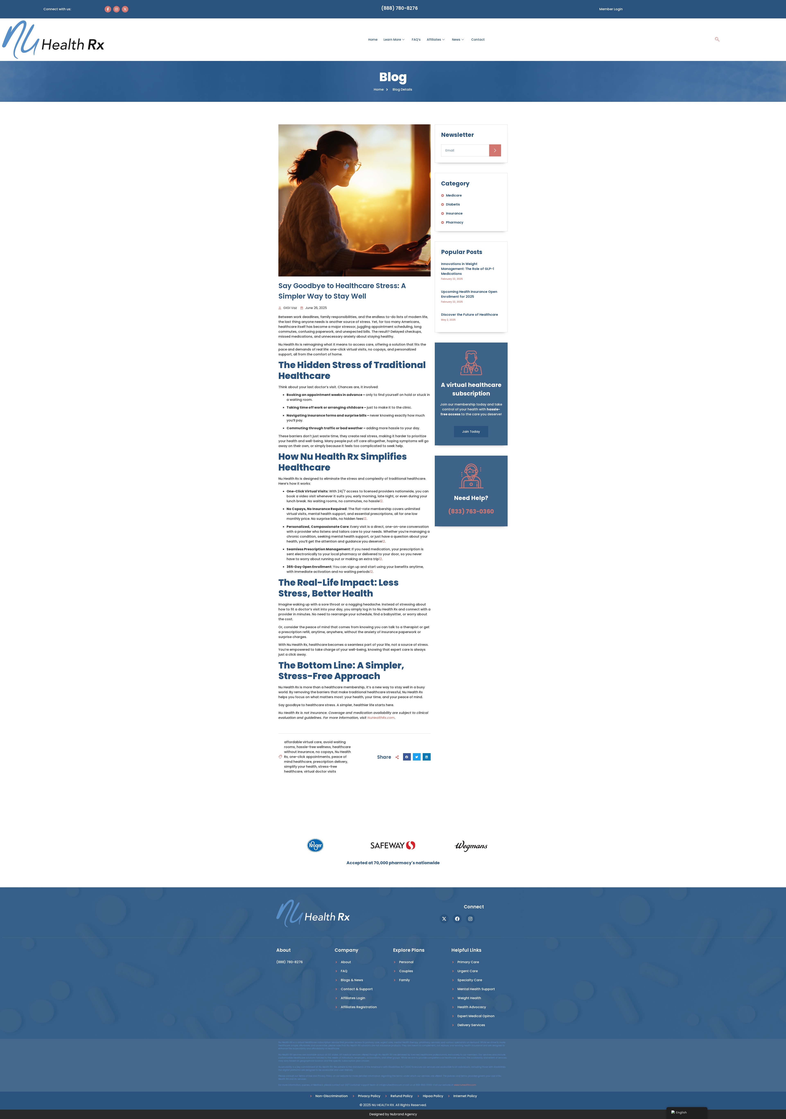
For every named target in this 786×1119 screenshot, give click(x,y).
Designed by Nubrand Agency (393, 1114)
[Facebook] (457, 918)
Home (372, 39)
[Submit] (495, 150)
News (456, 39)
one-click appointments (309, 756)
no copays (324, 751)
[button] (407, 757)
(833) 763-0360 (471, 512)
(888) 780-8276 (399, 8)
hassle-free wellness (314, 747)
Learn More (392, 39)
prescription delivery (330, 761)
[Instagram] (116, 9)
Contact (478, 39)
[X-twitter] (125, 9)
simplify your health (300, 766)
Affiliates (434, 39)
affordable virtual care (303, 742)
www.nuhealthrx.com (465, 1084)
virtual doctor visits (320, 771)
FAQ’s (416, 39)
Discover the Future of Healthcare (469, 314)
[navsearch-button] (717, 39)
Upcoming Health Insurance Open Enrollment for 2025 (469, 294)
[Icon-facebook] (108, 9)
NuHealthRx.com (381, 717)
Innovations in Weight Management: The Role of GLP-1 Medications (467, 269)
